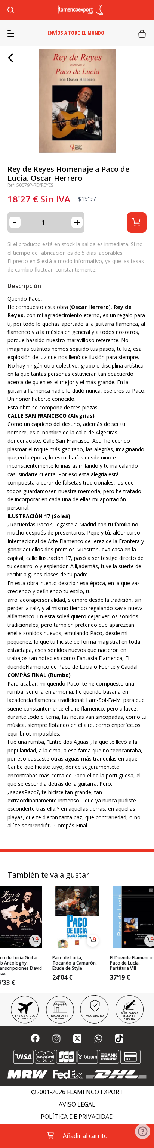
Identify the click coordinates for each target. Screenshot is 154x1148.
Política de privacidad (77, 1116)
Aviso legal (77, 1104)
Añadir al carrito (85, 1136)
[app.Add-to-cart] (35, 941)
